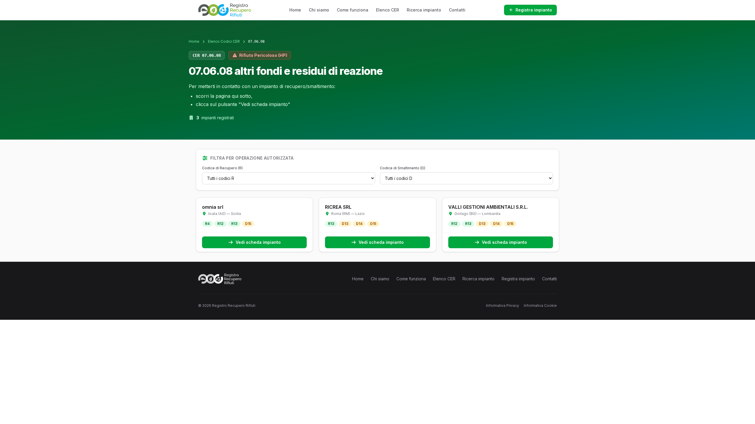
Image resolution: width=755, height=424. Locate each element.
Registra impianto (534, 9)
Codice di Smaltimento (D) (402, 168)
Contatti (457, 9)
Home (295, 9)
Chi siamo (319, 9)
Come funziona (352, 9)
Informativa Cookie (540, 305)
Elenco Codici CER (224, 41)
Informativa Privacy (502, 305)
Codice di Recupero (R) (222, 168)
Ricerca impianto (424, 9)
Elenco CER (387, 9)
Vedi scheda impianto (258, 242)
